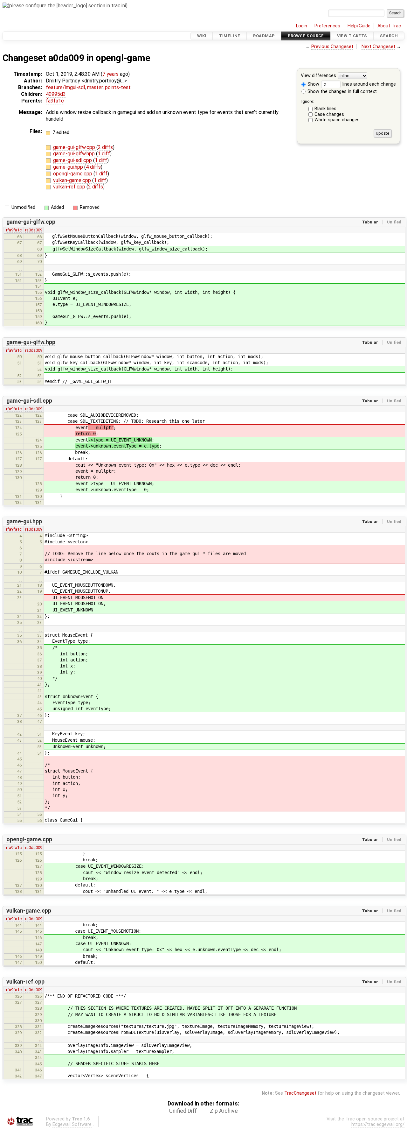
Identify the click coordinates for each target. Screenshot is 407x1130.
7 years (110, 74)
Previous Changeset (332, 46)
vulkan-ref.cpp (69, 187)
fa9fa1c (55, 101)
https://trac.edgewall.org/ (377, 1124)
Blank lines (325, 108)
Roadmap (264, 35)
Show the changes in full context (341, 91)
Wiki (201, 35)
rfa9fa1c (14, 230)
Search (389, 35)
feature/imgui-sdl (65, 87)
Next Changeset (378, 46)
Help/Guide (359, 26)
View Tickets (352, 35)
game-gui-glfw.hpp (74, 154)
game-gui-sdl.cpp (73, 160)
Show (312, 84)
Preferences (327, 26)
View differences (318, 76)
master (95, 87)
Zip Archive (224, 1111)
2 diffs (105, 147)
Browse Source (306, 35)
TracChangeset (300, 1093)
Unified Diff (183, 1111)
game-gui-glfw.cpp (74, 147)
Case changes (329, 114)
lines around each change (368, 84)
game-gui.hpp (68, 167)
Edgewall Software (72, 1124)
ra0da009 (33, 230)
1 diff (104, 154)
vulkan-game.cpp (72, 180)
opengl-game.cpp (73, 174)
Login (301, 26)
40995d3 (56, 94)
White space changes (337, 120)
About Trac (389, 26)
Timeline (229, 35)
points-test (118, 87)
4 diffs (93, 167)
